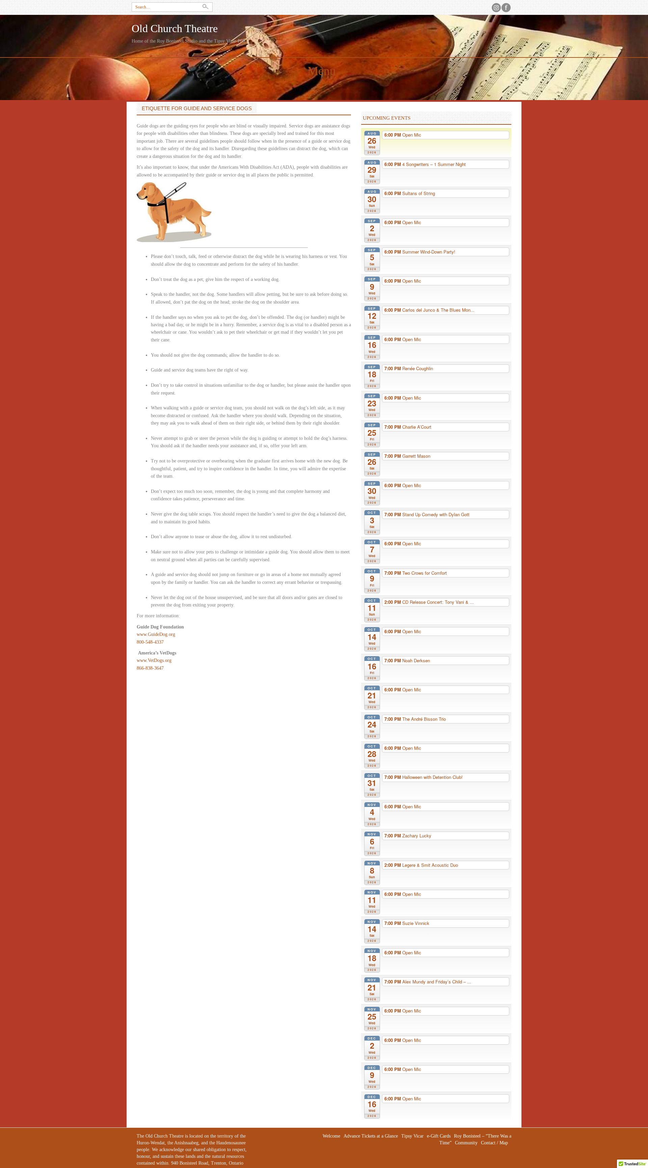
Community (466, 1142)
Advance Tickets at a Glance (371, 1136)
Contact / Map (494, 1142)
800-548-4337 (150, 642)
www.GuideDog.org (156, 634)
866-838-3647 (150, 668)
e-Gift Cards (439, 1136)
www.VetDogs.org (154, 660)
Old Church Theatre (175, 28)
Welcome (331, 1136)
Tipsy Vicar (412, 1136)
